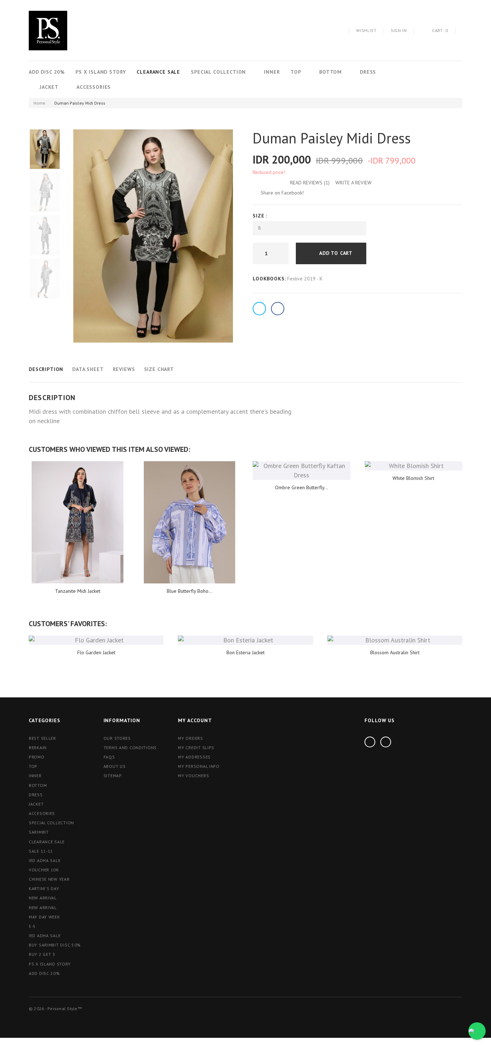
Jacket (49, 87)
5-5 (32, 926)
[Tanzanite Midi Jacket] (78, 522)
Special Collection (218, 72)
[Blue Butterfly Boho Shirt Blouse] (190, 522)
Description (46, 369)
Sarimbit (39, 832)
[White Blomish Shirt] (414, 466)
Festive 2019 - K (304, 278)
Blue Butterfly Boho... (189, 591)
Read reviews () (310, 182)
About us (115, 766)
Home (39, 103)
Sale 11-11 (41, 851)
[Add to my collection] (401, 253)
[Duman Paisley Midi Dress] (45, 149)
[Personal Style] (48, 30)
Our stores (117, 738)
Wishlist (366, 30)
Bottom (330, 72)
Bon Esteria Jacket (245, 652)
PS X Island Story (100, 72)
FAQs (109, 757)
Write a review (353, 182)
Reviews (124, 369)
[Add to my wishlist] (383, 253)
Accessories (94, 87)
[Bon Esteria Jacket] (245, 640)
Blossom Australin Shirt (394, 652)
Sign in (399, 30)
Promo (37, 757)
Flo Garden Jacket (96, 652)
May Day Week (44, 917)
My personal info (199, 766)
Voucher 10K (44, 869)
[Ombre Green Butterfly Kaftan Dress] (301, 470)
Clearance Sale (158, 72)
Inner (272, 72)
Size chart (159, 369)
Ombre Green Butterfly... (301, 487)
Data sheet (88, 369)
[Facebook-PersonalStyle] (385, 742)
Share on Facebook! (282, 192)
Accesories (42, 813)
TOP (295, 72)
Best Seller (42, 738)
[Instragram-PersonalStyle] (369, 742)
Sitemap (113, 775)
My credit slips (196, 747)
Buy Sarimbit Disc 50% (55, 945)
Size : (261, 215)
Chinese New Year (49, 879)
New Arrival (43, 907)
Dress (368, 72)
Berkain (38, 747)
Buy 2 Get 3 (42, 954)
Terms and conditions (130, 747)
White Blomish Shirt (413, 478)
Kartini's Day (44, 888)
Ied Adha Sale (44, 860)
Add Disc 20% (47, 72)
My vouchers (193, 775)
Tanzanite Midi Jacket (77, 591)
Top (33, 766)
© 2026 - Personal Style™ (55, 1008)
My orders (190, 738)
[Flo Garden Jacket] (96, 640)
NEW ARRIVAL (43, 897)
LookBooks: (269, 278)
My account (195, 720)
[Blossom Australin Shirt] (394, 640)
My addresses (194, 757)
